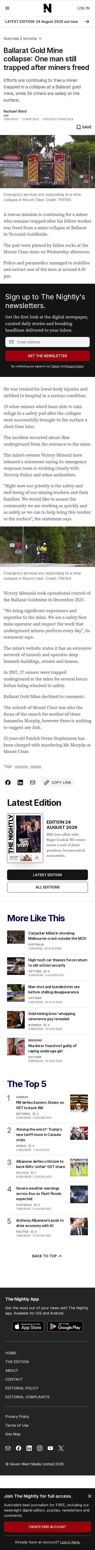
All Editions (48, 887)
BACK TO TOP (44, 1256)
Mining (35, 766)
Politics (22, 1172)
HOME (10, 1353)
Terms (55, 366)
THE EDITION (17, 1362)
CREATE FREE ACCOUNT (47, 1527)
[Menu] (7, 8)
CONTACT (14, 1379)
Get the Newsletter (47, 356)
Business (35, 1025)
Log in (83, 8)
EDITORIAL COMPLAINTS (27, 1397)
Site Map (13, 1434)
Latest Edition (47, 875)
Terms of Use (16, 1425)
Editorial (23, 1113)
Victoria (29, 38)
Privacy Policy (74, 366)
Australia (11, 38)
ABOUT (11, 1370)
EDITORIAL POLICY (21, 1388)
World (21, 1146)
